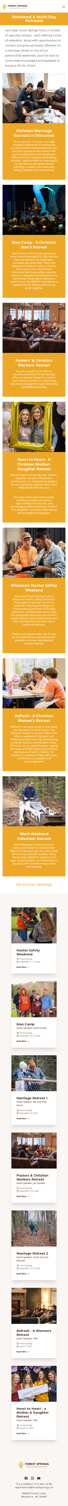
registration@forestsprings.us (34, 1487)
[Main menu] (63, 7)
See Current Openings (34, 884)
